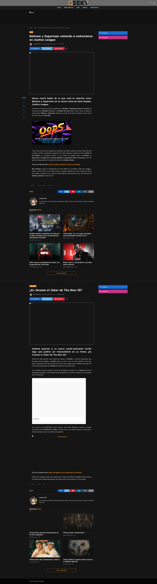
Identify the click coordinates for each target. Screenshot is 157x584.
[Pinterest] (24, 113)
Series (85, 7)
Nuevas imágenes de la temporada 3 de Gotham (65, 472)
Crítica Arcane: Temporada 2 (74, 533)
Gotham (32, 484)
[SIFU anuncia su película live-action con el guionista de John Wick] (44, 251)
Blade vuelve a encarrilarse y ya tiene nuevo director (77, 263)
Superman (50, 185)
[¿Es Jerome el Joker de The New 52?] (61, 324)
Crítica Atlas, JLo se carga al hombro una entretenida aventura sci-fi (77, 234)
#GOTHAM (36, 419)
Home (59, 7)
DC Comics (33, 286)
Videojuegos (68, 7)
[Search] (154, 3)
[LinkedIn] (24, 110)
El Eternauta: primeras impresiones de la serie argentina (43, 534)
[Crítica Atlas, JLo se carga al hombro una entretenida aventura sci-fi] (78, 222)
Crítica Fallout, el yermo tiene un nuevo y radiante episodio (78, 560)
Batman (32, 185)
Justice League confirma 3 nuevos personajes (64, 164)
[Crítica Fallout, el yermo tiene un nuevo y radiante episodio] (78, 548)
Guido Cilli (37, 44)
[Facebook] (24, 102)
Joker (44, 484)
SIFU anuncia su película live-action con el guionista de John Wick (44, 263)
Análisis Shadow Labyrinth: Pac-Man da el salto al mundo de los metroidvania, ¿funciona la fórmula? (44, 236)
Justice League (41, 185)
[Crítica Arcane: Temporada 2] (78, 521)
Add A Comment (62, 273)
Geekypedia (94, 7)
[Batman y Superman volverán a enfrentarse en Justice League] (61, 73)
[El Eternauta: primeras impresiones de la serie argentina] (44, 521)
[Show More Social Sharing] (66, 48)
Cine (78, 7)
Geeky (42, 581)
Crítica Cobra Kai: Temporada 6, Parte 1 (44, 560)
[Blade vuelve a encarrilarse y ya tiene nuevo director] (78, 251)
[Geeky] (78, 3)
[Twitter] (24, 106)
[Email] (24, 117)
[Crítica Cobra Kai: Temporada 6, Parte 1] (44, 548)
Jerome (39, 484)
